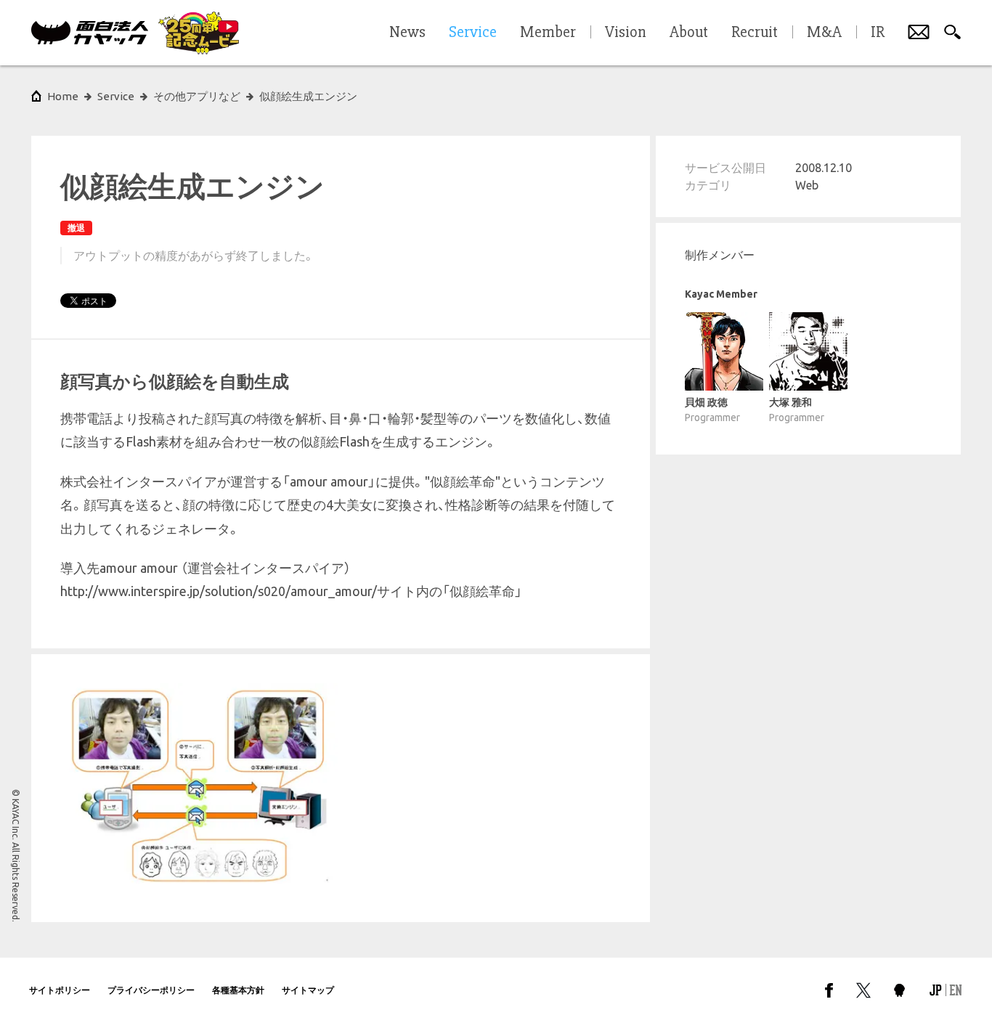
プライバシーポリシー (151, 990)
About (689, 32)
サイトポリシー (59, 990)
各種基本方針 (238, 990)
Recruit (754, 32)
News (407, 32)
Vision (625, 32)
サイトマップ (308, 990)
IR (878, 32)
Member (548, 32)
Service (115, 96)
